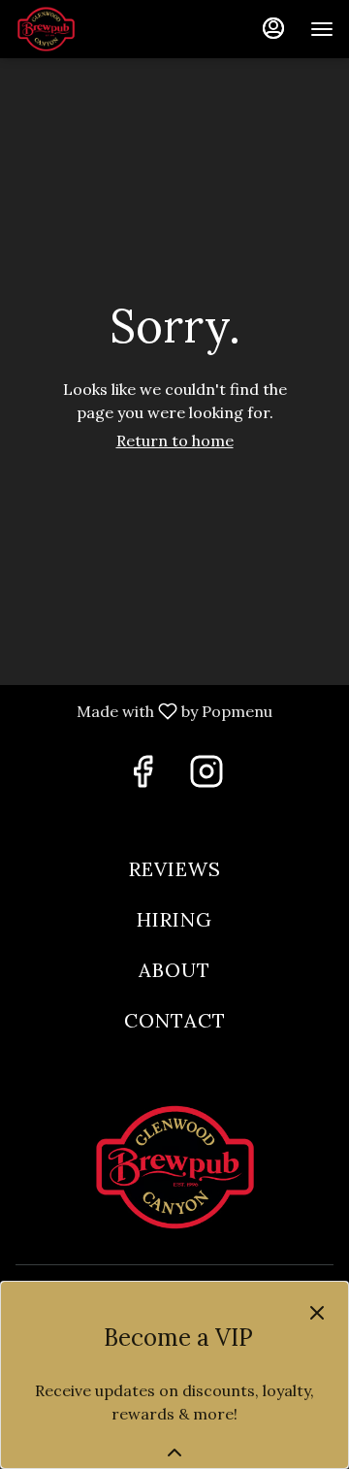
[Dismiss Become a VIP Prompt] (317, 1312)
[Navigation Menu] (322, 29)
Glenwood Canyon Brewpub (174, 1167)
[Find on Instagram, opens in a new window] (206, 777)
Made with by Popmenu (143, 712)
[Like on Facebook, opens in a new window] (142, 777)
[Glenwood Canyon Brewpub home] (103, 29)
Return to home (175, 440)
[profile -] (273, 28)
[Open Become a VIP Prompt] (174, 1452)
